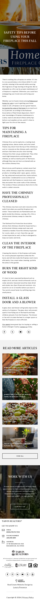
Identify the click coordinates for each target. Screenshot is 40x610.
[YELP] (27, 574)
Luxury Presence (20, 587)
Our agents (6, 324)
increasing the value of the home (14, 108)
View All (20, 456)
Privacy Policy (28, 597)
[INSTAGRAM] (12, 574)
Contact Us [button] (20, 506)
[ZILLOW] (32, 574)
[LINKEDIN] (17, 574)
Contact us (24, 327)
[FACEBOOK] (7, 574)
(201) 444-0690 (11, 538)
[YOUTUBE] (22, 574)
